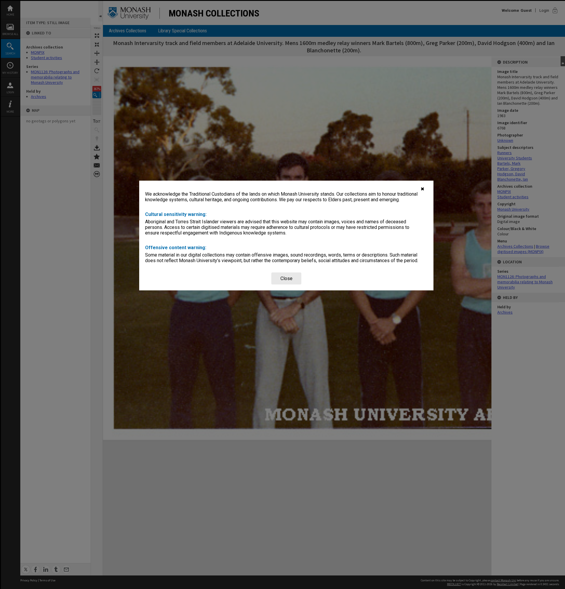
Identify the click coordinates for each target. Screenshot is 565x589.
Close (286, 278)
